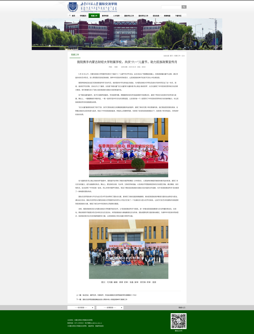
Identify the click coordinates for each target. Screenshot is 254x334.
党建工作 (94, 16)
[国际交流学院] (92, 11)
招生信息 (156, 16)
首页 (73, 16)
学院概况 (83, 16)
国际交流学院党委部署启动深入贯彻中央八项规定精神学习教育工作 (105, 299)
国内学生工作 (143, 16)
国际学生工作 (129, 16)
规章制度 (167, 16)
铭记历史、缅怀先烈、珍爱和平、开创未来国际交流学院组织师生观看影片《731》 (110, 295)
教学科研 (105, 16)
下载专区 (178, 16)
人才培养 (116, 16)
